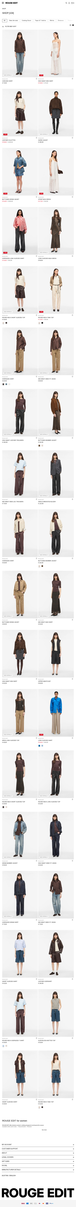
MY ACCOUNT (7, 1144)
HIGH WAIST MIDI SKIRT (45, 81)
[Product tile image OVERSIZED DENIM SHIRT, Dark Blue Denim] (20, 895)
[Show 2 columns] (73, 25)
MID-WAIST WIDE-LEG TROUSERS (12, 501)
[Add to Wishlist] (36, 78)
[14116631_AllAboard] (6, 384)
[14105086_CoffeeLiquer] (39, 445)
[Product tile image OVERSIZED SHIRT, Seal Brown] (20, 351)
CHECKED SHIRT (7, 81)
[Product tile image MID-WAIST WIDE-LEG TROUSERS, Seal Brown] (20, 474)
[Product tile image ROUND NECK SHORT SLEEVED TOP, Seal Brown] (20, 774)
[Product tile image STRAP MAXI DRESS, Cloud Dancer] (56, 172)
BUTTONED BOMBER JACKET (47, 440)
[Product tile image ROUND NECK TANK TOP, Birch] (56, 290)
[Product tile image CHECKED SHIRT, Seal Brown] (20, 53)
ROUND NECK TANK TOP (46, 317)
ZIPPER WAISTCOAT (44, 681)
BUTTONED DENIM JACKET (10, 199)
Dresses (61, 20)
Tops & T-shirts (40, 20)
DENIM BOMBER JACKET (10, 863)
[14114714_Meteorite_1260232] (42, 323)
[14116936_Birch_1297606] (6, 1046)
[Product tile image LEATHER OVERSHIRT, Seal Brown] (56, 954)
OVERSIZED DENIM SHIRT (10, 922)
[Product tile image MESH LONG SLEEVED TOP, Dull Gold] (20, 713)
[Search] (66, 3)
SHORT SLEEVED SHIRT (9, 981)
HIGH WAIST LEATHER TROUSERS (13, 440)
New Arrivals (13, 20)
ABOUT (4, 1153)
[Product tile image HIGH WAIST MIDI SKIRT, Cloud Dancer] (56, 53)
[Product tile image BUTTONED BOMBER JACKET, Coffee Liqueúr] (56, 413)
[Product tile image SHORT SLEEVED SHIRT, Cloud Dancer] (20, 954)
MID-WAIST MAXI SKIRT (45, 622)
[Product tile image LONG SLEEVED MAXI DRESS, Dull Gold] (56, 231)
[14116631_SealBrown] (3, 384)
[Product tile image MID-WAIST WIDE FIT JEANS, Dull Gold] (56, 351)
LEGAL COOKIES (7, 1157)
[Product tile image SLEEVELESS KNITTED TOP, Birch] (56, 1013)
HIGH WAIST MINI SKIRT (9, 681)
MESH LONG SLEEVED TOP (10, 740)
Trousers (71, 20)
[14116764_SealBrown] (42, 1107)
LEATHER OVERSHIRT (45, 981)
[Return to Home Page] (12, 3)
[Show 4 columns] (70, 25)
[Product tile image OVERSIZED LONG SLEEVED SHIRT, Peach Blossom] (20, 231)
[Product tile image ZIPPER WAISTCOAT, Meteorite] (56, 654)
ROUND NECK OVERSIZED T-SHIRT (13, 1040)
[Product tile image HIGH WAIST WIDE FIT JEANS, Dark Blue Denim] (56, 835)
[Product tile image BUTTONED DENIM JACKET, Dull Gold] (20, 594)
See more (44, 1130)
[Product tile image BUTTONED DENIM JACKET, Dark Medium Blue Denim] (20, 172)
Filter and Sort (10, 26)
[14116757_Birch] (3, 323)
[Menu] (3, 3)
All (4, 20)
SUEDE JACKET (43, 140)
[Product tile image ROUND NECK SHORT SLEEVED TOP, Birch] (20, 290)
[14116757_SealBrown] (6, 323)
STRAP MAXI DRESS (44, 199)
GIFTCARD (5, 1161)
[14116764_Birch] (39, 1107)
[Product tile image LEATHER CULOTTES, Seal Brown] (20, 112)
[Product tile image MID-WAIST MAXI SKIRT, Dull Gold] (56, 594)
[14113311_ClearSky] (42, 745)
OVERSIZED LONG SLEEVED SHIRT (13, 258)
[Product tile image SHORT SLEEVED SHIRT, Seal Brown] (20, 1074)
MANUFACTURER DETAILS (11, 1169)
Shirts (52, 20)
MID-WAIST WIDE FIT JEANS (47, 379)
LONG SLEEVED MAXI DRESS (47, 258)
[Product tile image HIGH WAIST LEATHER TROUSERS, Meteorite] (20, 413)
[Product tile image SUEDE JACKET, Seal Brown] (56, 112)
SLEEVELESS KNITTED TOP (46, 1040)
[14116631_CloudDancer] (9, 384)
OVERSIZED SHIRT (8, 379)
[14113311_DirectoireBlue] (39, 745)
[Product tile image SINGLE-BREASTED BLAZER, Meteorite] (56, 474)
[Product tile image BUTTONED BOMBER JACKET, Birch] (56, 533)
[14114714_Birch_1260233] (39, 323)
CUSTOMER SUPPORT (10, 1149)
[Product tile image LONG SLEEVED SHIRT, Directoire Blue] (56, 713)
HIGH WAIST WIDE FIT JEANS (47, 863)
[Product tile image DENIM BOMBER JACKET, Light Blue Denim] (20, 835)
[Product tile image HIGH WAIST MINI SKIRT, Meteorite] (20, 654)
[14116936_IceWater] (3, 1046)
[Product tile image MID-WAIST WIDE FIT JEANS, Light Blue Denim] (56, 895)
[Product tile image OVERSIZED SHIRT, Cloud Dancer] (20, 533)
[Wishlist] (69, 3)
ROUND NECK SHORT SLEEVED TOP (13, 317)
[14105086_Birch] (42, 445)
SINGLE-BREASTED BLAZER (47, 501)
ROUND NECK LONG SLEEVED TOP (49, 801)
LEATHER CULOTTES (8, 140)
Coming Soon (26, 20)
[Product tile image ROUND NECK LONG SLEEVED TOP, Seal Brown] (56, 774)
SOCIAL (4, 1165)
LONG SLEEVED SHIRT (45, 740)
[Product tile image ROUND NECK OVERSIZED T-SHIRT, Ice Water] (20, 1013)
